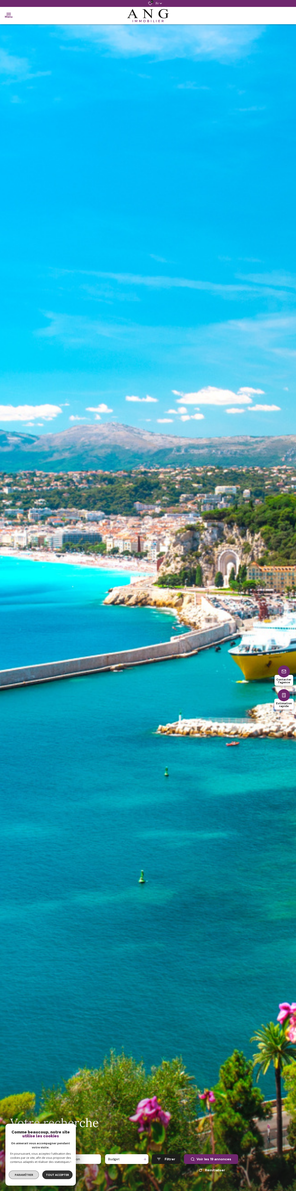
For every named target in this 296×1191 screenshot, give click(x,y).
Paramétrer (24, 1175)
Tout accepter (57, 1175)
